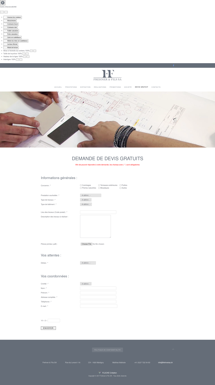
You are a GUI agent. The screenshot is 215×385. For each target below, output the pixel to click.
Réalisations (100, 87)
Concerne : (46, 185)
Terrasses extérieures (108, 185)
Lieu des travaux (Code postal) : (54, 212)
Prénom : (45, 292)
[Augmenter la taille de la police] (27, 54)
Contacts (156, 87)
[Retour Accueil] (107, 75)
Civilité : (44, 283)
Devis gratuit (141, 87)
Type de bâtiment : (48, 204)
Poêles (124, 185)
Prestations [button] (71, 87)
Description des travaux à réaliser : (54, 216)
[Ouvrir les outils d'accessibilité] (2, 2)
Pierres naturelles (89, 188)
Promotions (115, 87)
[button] (173, 349)
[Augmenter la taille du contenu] (34, 51)
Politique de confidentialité (107, 350)
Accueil (58, 87)
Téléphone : (46, 301)
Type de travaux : (48, 199)
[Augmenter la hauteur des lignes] (28, 56)
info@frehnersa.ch (165, 362)
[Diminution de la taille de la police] (23, 54)
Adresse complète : (49, 297)
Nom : (44, 288)
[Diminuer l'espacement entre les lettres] (17, 59)
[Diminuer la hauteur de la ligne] (24, 56)
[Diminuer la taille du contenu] (31, 51)
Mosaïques (104, 188)
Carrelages (86, 185)
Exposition (85, 87)
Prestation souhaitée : (50, 195)
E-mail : (44, 306)
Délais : (44, 263)
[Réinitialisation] (2, 12)
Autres (124, 188)
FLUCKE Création (109, 372)
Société (128, 87)
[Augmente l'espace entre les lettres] (20, 59)
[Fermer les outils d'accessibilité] (6, 12)
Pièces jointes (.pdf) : (49, 244)
